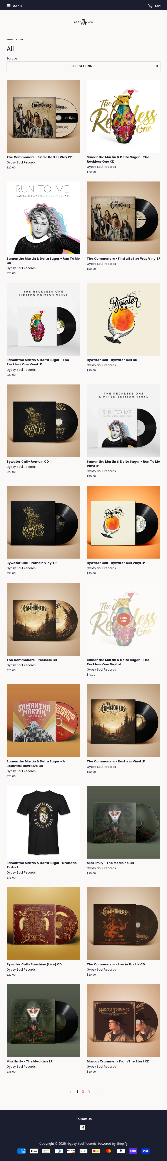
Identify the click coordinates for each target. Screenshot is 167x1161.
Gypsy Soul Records (82, 1144)
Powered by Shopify (113, 1144)
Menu (17, 6)
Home (10, 39)
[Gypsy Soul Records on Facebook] (82, 1128)
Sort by (12, 58)
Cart (157, 6)
